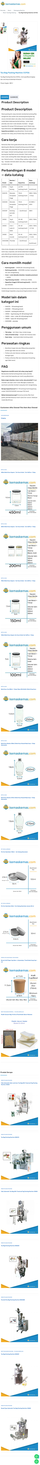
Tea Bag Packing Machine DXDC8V (10, 1245)
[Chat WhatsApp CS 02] (36, 1461)
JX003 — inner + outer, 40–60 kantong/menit (18, 316)
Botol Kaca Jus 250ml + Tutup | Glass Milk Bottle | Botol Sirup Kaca (18, 689)
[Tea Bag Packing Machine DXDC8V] (19, 1251)
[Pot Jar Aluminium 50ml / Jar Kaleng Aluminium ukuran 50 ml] (19, 912)
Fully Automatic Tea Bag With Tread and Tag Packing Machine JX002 (19, 1191)
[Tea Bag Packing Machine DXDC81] (19, 1360)
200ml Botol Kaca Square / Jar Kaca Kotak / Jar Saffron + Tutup (18, 526)
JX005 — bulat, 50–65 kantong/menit (16, 319)
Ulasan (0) (14, 97)
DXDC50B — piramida (11, 321)
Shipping (3, 418)
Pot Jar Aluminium (5, 849)
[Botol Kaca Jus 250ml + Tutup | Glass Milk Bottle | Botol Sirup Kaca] (19, 695)
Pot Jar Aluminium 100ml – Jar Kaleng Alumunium (14, 852)
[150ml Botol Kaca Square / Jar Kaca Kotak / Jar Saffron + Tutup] (19, 587)
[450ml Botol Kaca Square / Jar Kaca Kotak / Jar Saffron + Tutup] (19, 478)
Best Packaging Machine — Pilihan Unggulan (12, 1351)
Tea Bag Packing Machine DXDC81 (10, 1354)
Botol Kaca (4, 469)
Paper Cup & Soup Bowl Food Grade (9, 957)
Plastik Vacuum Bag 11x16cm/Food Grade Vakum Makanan (16, 1014)
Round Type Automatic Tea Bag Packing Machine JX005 (16, 1408)
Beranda (2, 10)
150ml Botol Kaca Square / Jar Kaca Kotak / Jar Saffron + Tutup (18, 580)
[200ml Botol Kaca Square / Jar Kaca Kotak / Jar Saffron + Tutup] (19, 532)
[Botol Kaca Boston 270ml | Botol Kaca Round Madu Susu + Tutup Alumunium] (19, 803)
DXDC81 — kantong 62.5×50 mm (14, 311)
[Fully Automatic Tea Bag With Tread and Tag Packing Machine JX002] (19, 1197)
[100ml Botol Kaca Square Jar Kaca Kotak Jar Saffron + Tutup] (19, 641)
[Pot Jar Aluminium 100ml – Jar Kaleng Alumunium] (19, 858)
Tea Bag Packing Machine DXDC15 (10, 1137)
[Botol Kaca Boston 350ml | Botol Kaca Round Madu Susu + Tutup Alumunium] (19, 749)
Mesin (9, 10)
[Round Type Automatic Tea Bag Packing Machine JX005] (19, 1414)
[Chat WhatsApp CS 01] (36, 1456)
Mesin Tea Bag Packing (9, 12)
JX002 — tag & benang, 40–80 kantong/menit (19, 314)
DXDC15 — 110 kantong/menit (14, 306)
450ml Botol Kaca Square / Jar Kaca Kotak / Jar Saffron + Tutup (18, 472)
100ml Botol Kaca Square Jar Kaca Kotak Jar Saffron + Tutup (17, 635)
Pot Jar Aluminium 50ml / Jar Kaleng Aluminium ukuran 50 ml (17, 906)
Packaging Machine (19, 10)
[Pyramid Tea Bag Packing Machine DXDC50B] (19, 1306)
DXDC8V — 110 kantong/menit (14, 309)
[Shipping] (19, 424)
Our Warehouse (5, 415)
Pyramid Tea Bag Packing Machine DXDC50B (13, 1300)
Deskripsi (4, 97)
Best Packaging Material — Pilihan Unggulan (12, 1011)
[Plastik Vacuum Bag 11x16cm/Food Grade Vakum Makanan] (19, 1020)
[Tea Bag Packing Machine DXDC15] (19, 1143)
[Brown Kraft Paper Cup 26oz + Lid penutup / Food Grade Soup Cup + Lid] (19, 966)
